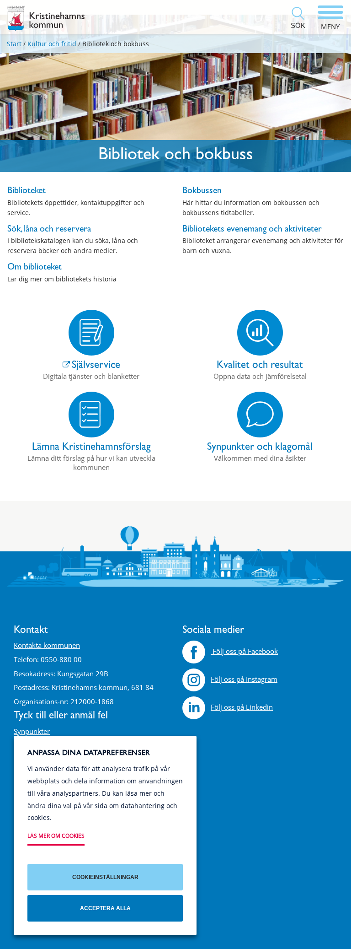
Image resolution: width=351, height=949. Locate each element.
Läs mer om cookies (56, 836)
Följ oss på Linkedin (242, 707)
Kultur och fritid (51, 43)
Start (14, 43)
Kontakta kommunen (47, 645)
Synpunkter (32, 731)
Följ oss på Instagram (244, 679)
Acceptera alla (105, 908)
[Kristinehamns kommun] (46, 18)
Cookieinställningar (105, 877)
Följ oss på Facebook (244, 651)
